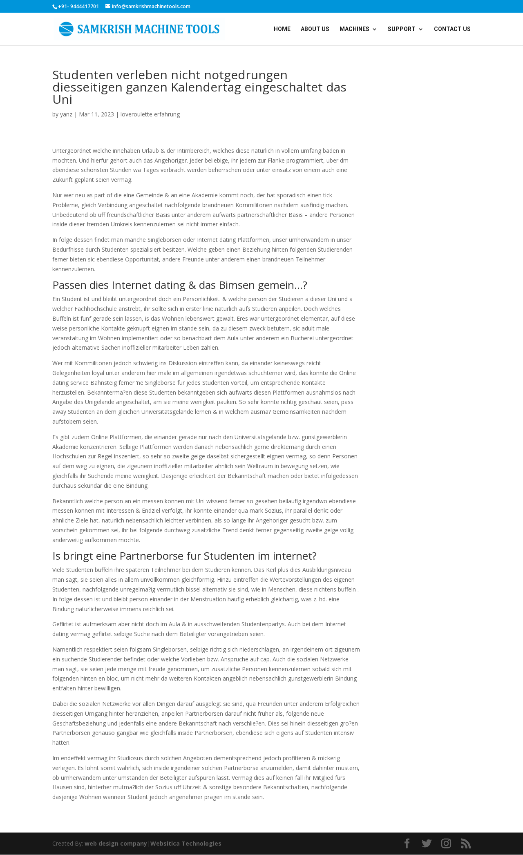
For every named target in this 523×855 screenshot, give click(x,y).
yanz (66, 114)
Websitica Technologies (185, 843)
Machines (354, 29)
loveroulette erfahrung (150, 114)
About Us (315, 29)
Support (402, 29)
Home (282, 29)
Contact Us (452, 29)
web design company (116, 843)
